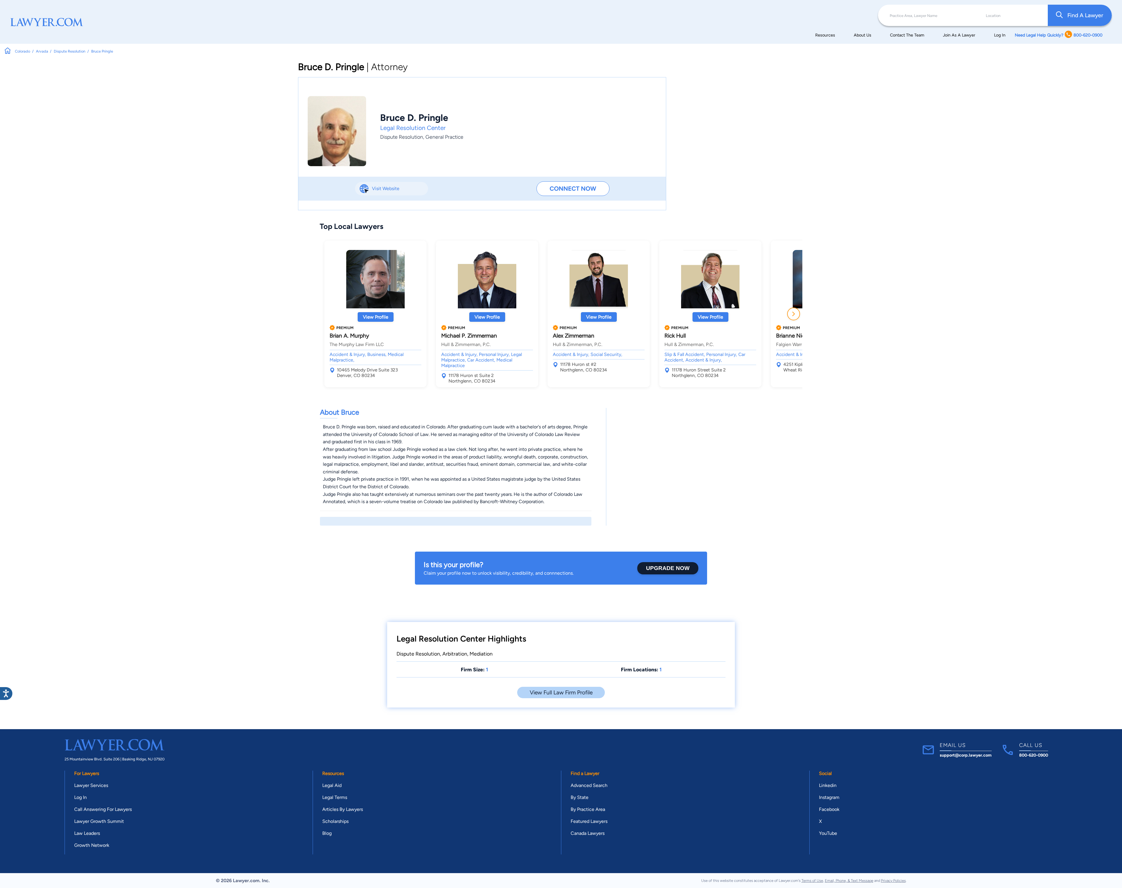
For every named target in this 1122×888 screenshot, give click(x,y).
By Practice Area (588, 809)
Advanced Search (589, 785)
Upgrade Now (668, 568)
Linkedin (828, 785)
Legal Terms (334, 797)
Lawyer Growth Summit (99, 821)
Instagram (829, 797)
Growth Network (91, 845)
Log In (999, 35)
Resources (825, 35)
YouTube (828, 833)
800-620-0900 (1033, 755)
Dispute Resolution (401, 137)
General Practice (444, 137)
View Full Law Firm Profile (561, 692)
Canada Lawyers (588, 833)
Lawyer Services (91, 785)
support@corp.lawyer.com (966, 755)
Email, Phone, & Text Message (849, 880)
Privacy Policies (893, 880)
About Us (862, 35)
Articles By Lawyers (342, 809)
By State (579, 797)
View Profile (375, 317)
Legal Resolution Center (413, 127)
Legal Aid (332, 785)
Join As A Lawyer (959, 35)
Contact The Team (907, 35)
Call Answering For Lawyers (103, 809)
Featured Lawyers (589, 821)
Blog (327, 833)
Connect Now (573, 188)
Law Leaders (87, 833)
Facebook (829, 809)
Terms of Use (812, 880)
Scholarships (335, 821)
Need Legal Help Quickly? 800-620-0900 (1058, 35)
